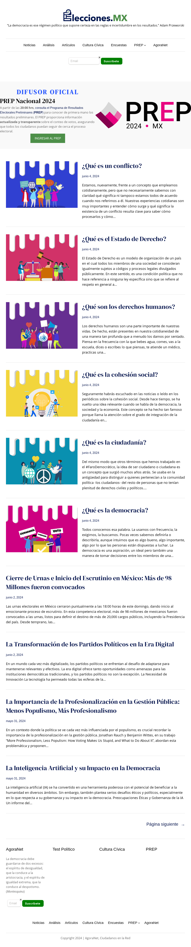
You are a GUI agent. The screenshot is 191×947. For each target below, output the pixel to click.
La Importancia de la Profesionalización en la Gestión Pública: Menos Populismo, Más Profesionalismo (93, 706)
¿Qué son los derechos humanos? (128, 306)
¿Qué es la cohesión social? (120, 374)
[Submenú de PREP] (145, 45)
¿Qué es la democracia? (115, 510)
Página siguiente (165, 824)
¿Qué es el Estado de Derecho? (124, 238)
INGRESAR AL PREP (48, 138)
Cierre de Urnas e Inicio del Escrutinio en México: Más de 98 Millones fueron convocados (89, 582)
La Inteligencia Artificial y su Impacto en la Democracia (83, 767)
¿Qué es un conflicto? (112, 165)
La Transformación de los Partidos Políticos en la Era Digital (90, 644)
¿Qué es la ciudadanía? (114, 442)
